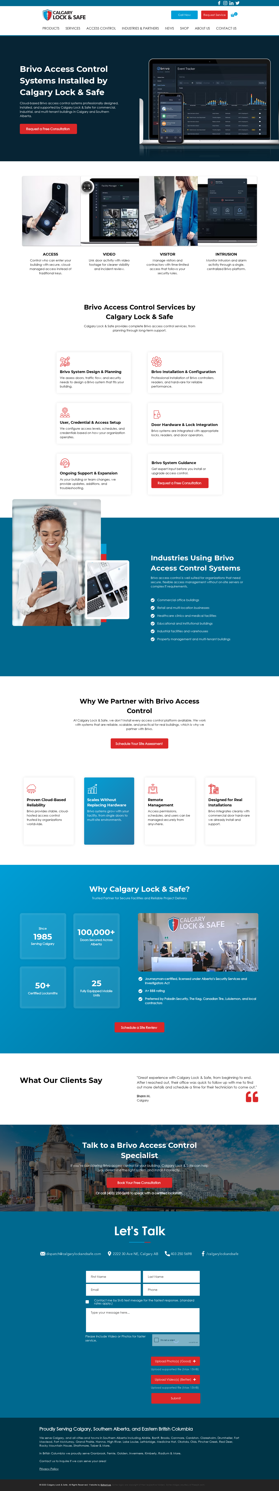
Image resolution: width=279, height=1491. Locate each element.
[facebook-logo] (219, 3)
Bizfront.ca (106, 1484)
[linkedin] (231, 3)
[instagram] (225, 3)
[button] (234, 14)
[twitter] (237, 3)
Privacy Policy (49, 1469)
